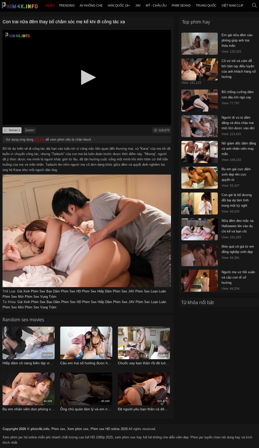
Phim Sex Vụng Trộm (40, 296)
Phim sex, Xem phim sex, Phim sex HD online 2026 (89, 429)
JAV (138, 5)
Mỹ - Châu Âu (156, 5)
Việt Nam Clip (232, 5)
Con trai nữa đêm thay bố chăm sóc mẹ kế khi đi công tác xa (64, 21)
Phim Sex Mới (14, 296)
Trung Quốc (206, 5)
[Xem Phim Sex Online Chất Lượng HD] (20, 6)
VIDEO (50, 5)
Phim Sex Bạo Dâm (46, 291)
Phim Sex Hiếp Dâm (97, 291)
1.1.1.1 (39, 139)
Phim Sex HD (71, 291)
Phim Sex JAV (124, 291)
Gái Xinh (24, 291)
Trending (67, 5)
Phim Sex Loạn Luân (150, 291)
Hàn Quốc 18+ (119, 5)
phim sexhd (181, 5)
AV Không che (91, 5)
